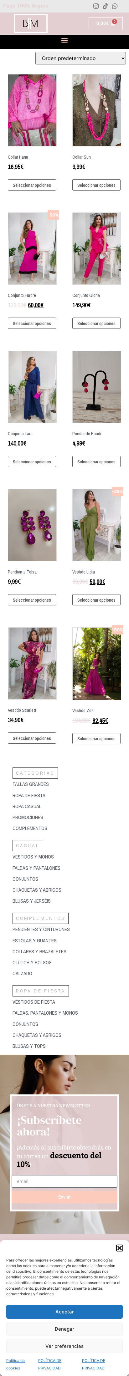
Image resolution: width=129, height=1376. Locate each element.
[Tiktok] (105, 6)
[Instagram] (96, 6)
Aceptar (64, 1312)
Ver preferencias (64, 1346)
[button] (119, 1248)
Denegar (64, 1329)
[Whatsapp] (115, 6)
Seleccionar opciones (32, 185)
